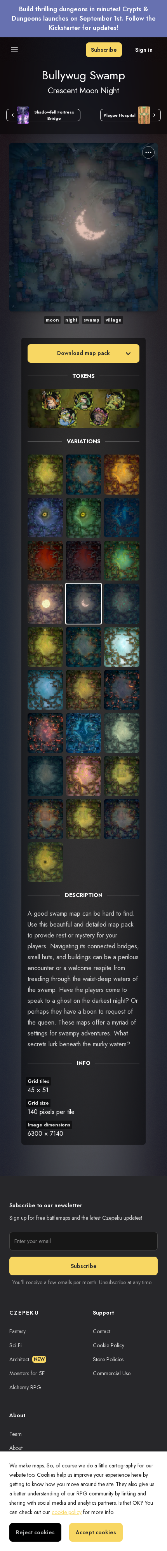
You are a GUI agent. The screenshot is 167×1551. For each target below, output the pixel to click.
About (16, 1448)
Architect (27, 1359)
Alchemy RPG (25, 1387)
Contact (101, 1331)
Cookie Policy (108, 1345)
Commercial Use (111, 1373)
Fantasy (17, 1331)
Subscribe (104, 50)
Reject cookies (35, 1532)
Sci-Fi (15, 1345)
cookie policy (67, 1512)
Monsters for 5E (27, 1373)
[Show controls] (148, 152)
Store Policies (108, 1359)
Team (15, 1434)
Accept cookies (96, 1532)
